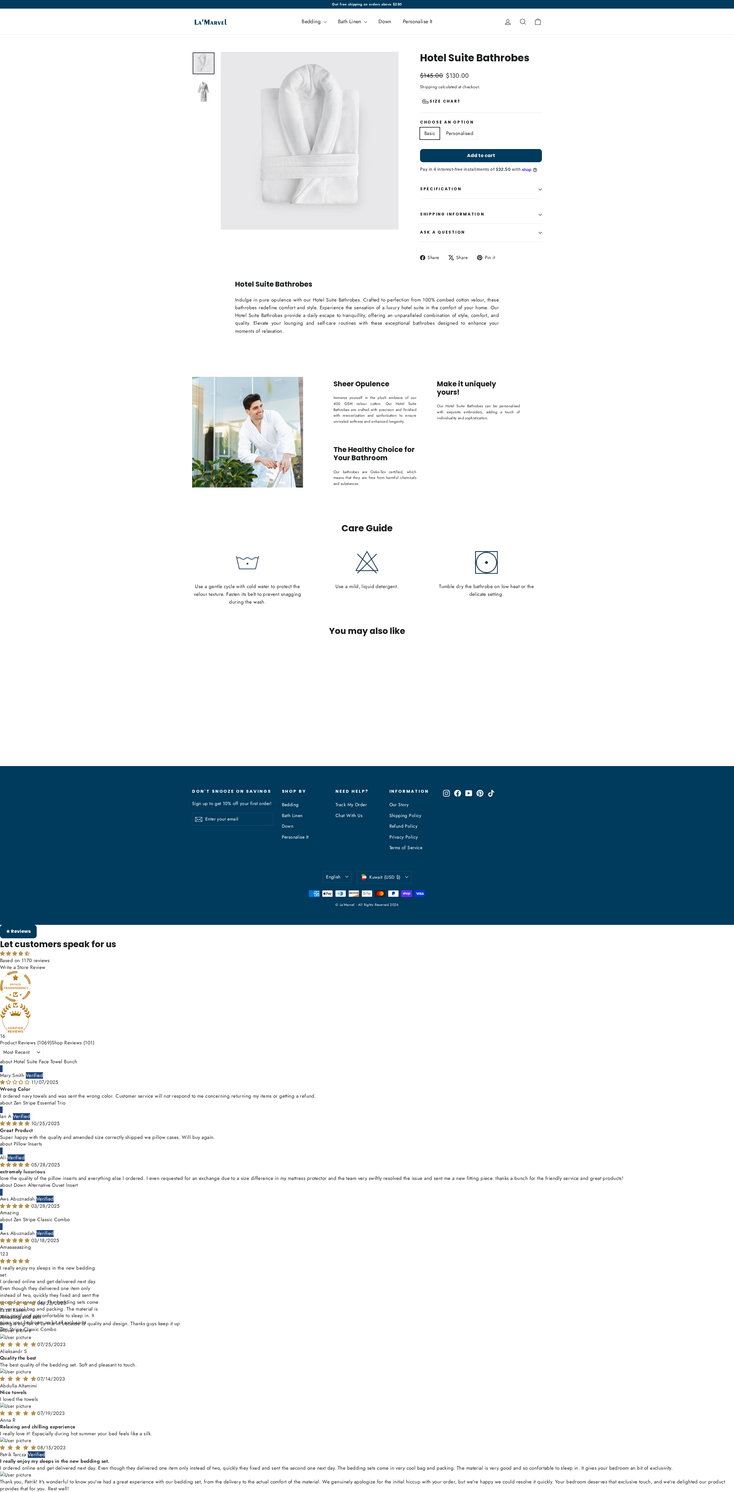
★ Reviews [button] (18, 931)
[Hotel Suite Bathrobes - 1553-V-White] (195, 743)
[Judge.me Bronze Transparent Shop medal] (367, 986)
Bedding (312, 21)
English (333, 877)
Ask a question (442, 232)
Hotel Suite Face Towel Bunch (45, 1061)
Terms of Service (406, 847)
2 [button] (3, 1253)
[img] (15, 1082)
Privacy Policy (403, 837)
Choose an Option (447, 122)
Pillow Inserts (28, 1143)
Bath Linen (350, 21)
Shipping (428, 87)
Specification (440, 189)
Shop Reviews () (73, 1042)
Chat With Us (348, 815)
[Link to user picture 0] (367, 1288)
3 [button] (6, 1253)
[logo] (209, 21)
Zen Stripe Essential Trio (40, 1102)
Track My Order (351, 804)
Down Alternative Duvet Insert (46, 1185)
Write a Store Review (23, 967)
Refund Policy (403, 826)
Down (384, 21)
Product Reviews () (26, 1042)
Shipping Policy (405, 815)
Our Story (399, 804)
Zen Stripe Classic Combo (42, 1219)
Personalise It (417, 21)
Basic (429, 133)
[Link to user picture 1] (367, 1295)
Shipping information (452, 214)
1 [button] (1, 1253)
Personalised (459, 133)
